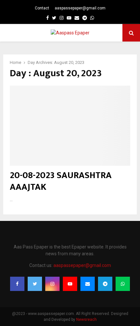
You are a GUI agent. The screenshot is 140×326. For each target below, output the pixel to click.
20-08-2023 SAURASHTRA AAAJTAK (61, 181)
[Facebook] (17, 284)
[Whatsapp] (123, 284)
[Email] (87, 284)
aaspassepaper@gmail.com (80, 8)
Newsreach (86, 319)
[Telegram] (105, 284)
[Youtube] (70, 284)
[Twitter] (35, 284)
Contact (42, 8)
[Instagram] (52, 284)
